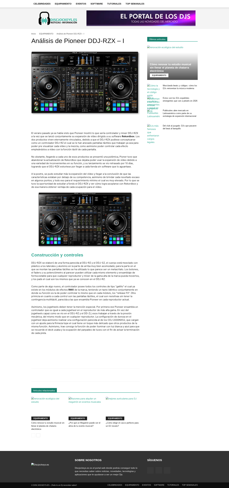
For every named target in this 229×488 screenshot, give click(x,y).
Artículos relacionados (44, 390)
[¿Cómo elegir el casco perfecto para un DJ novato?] (123, 408)
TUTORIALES (114, 3)
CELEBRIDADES (41, 3)
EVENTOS (81, 3)
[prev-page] (33, 435)
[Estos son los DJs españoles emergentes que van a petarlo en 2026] (153, 104)
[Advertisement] (85, 123)
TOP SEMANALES (135, 3)
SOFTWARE (97, 3)
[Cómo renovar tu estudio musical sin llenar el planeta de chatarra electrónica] (48, 408)
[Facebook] (150, 470)
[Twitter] (167, 470)
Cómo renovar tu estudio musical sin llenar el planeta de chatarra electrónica (47, 426)
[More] (129, 375)
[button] (194, 4)
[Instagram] (159, 470)
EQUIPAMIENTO (63, 3)
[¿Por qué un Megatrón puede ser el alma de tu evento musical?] (86, 408)
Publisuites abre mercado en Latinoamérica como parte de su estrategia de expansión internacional (179, 113)
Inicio (33, 34)
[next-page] (38, 435)
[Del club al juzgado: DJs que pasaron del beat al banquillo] (153, 134)
